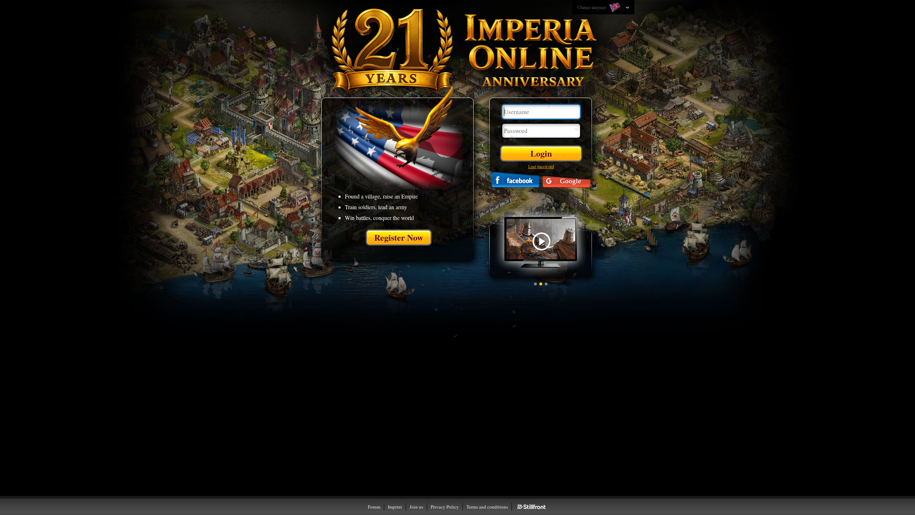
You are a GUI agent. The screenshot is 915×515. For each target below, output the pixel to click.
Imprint (395, 507)
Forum (374, 507)
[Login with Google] (566, 179)
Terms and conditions (487, 507)
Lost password (541, 166)
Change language (593, 7)
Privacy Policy (445, 507)
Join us (416, 507)
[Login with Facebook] (515, 179)
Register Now (398, 237)
